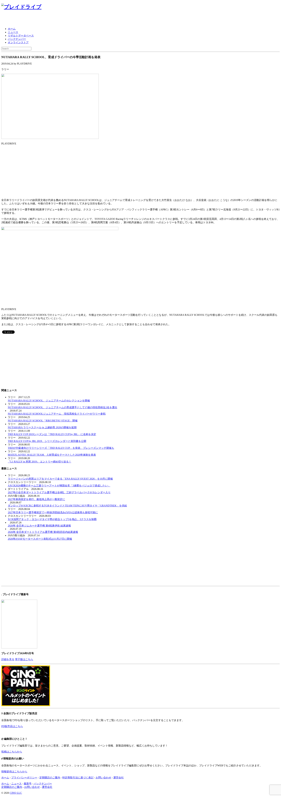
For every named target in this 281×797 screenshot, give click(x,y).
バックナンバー (17, 39)
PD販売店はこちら (12, 726)
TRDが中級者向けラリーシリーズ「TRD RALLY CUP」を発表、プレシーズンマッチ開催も (61, 448)
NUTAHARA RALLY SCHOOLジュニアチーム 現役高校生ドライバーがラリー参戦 (57, 413)
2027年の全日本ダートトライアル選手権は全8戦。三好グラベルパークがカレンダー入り (59, 492)
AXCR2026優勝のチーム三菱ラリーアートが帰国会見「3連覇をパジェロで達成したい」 (59, 485)
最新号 (28, 783)
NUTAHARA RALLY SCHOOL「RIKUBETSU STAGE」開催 (43, 420)
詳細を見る (7, 659)
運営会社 (118, 777)
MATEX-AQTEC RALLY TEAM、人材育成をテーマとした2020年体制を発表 (52, 454)
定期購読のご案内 (49, 777)
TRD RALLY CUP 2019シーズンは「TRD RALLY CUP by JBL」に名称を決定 (52, 434)
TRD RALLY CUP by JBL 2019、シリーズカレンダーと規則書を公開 (47, 441)
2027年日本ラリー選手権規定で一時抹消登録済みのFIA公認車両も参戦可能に (53, 512)
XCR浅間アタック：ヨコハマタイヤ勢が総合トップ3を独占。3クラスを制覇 (52, 519)
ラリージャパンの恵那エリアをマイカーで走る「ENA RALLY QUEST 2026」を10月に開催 (60, 478)
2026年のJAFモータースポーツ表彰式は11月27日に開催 (40, 538)
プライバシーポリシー (24, 777)
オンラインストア (18, 42)
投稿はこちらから (11, 751)
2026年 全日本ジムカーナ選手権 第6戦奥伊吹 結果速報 (39, 525)
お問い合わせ (103, 777)
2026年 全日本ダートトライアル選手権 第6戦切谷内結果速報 (43, 532)
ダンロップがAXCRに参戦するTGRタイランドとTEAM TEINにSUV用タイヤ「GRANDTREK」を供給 (67, 505)
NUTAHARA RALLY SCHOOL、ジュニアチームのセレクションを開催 (49, 400)
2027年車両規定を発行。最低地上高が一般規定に (36, 499)
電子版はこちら (24, 659)
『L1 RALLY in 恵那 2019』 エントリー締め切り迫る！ (39, 461)
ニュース (13, 32)
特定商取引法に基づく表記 (78, 777)
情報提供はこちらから (14, 771)
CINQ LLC (16, 792)
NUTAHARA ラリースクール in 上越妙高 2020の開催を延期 (42, 427)
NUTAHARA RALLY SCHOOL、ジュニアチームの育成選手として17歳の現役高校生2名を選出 (62, 407)
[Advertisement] (39, 19)
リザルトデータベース (21, 35)
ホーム (12, 28)
